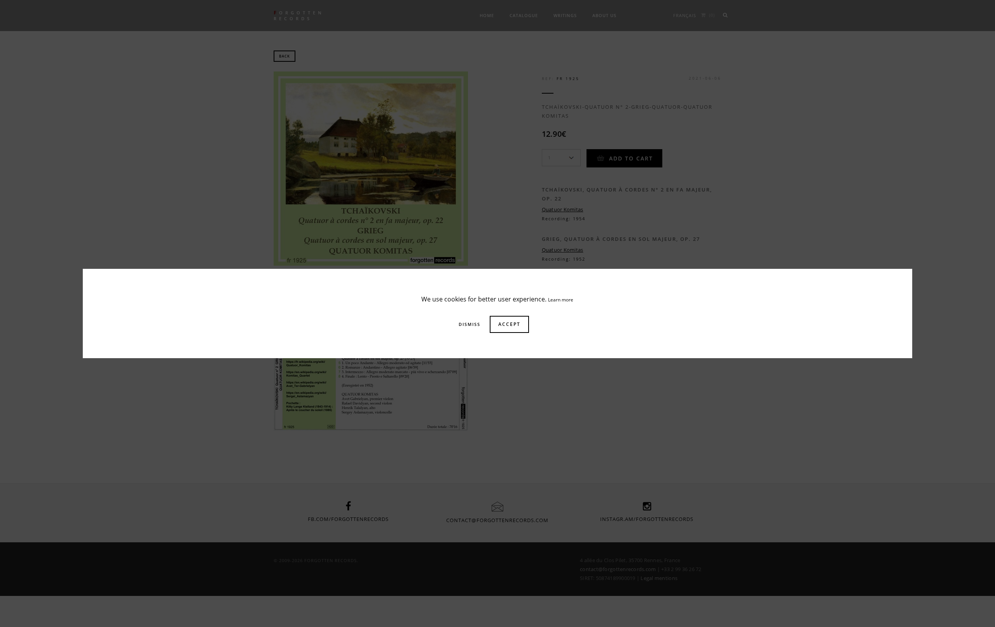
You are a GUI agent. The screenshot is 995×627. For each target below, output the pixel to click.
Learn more (560, 299)
